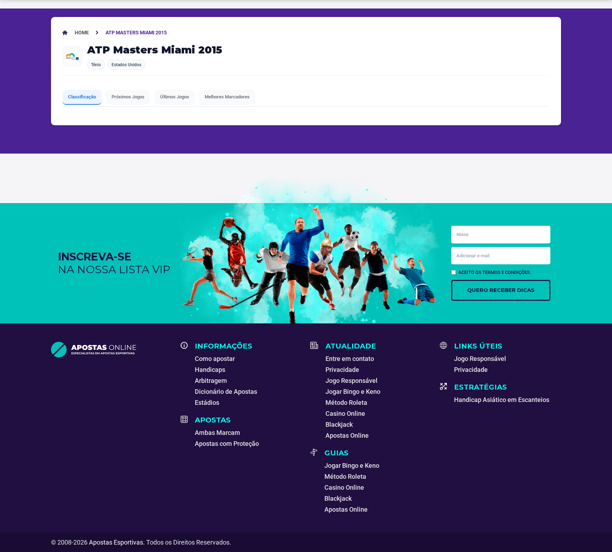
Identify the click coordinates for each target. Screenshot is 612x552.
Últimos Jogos (174, 96)
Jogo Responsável (351, 380)
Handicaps (210, 369)
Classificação (82, 96)
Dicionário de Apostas (226, 391)
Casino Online (345, 413)
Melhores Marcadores (227, 96)
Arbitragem (211, 380)
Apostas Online (347, 435)
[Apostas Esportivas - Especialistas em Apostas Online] (111, 349)
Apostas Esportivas (116, 542)
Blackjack (339, 424)
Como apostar (215, 358)
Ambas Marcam (217, 432)
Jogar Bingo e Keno (352, 391)
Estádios (207, 402)
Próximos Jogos (128, 96)
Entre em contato (349, 358)
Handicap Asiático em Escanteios (501, 399)
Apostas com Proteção (227, 443)
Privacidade (342, 369)
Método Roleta (346, 402)
